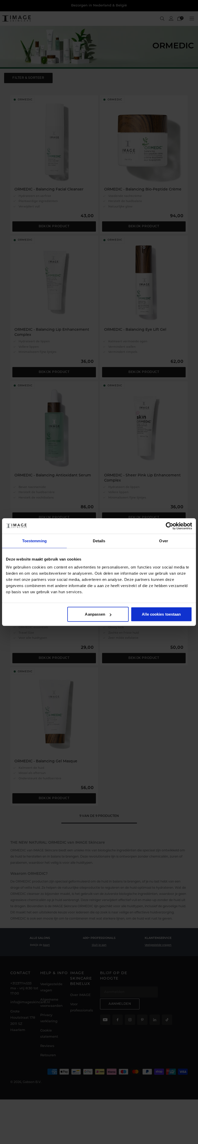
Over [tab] (163, 540)
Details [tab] (99, 540)
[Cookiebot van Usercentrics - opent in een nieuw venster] (169, 526)
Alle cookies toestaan (161, 614)
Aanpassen (95, 614)
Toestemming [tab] (34, 540)
